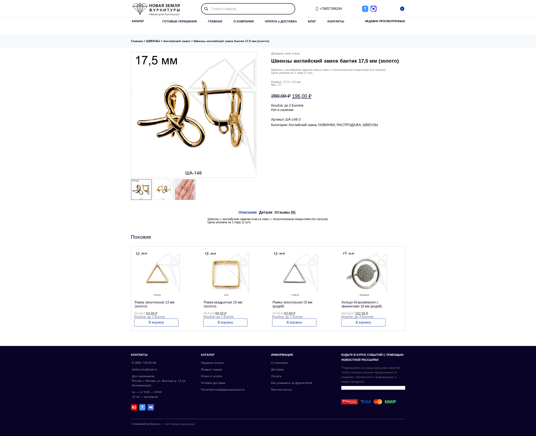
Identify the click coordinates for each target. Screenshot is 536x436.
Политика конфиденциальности (223, 389)
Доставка (277, 369)
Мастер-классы (281, 389)
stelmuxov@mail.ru (144, 369)
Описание (247, 212)
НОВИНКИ (326, 125)
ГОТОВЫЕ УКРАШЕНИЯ (179, 21)
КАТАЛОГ (138, 21)
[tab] (247, 212)
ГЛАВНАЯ (215, 21)
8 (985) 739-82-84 (144, 362)
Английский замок (176, 41)
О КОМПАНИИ (243, 21)
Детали (265, 212)
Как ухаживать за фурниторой (291, 382)
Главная (137, 41)
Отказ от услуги (211, 376)
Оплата (276, 376)
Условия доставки (213, 382)
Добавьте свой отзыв (285, 53)
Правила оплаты (212, 362)
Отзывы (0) (284, 212)
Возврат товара (211, 369)
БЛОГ (312, 21)
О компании (279, 362)
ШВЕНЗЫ (153, 41)
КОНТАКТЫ (335, 21)
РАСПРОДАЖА (349, 125)
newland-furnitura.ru (147, 424)
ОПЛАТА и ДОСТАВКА (281, 21)
